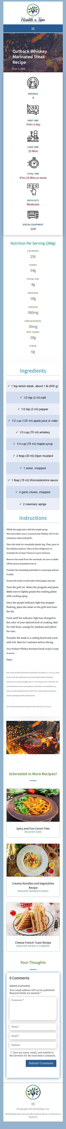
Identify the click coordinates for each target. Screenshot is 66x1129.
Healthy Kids (33, 832)
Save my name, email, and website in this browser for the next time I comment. (33, 1054)
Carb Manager (51, 673)
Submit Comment (41, 1063)
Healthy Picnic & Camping (33, 946)
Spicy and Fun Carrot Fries (33, 828)
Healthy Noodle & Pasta (33, 891)
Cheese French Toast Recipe (33, 942)
